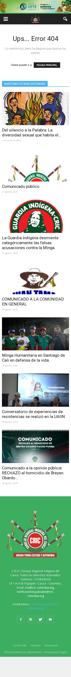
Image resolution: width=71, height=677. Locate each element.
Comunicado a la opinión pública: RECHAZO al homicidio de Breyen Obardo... (32, 473)
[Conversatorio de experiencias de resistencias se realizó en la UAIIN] (35, 390)
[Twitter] (40, 619)
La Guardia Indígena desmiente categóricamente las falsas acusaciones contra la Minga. (30, 242)
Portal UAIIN (20, 645)
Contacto (35, 645)
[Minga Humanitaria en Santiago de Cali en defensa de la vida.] (35, 334)
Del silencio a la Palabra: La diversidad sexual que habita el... (31, 132)
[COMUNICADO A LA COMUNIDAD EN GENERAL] (35, 277)
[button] (65, 19)
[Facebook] (21, 619)
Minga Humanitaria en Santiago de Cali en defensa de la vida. (33, 358)
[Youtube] (50, 619)
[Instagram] (31, 619)
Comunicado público (20, 186)
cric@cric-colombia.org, (40, 587)
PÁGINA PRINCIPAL (47, 65)
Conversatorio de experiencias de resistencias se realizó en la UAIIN (33, 414)
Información (51, 645)
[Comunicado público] (35, 165)
